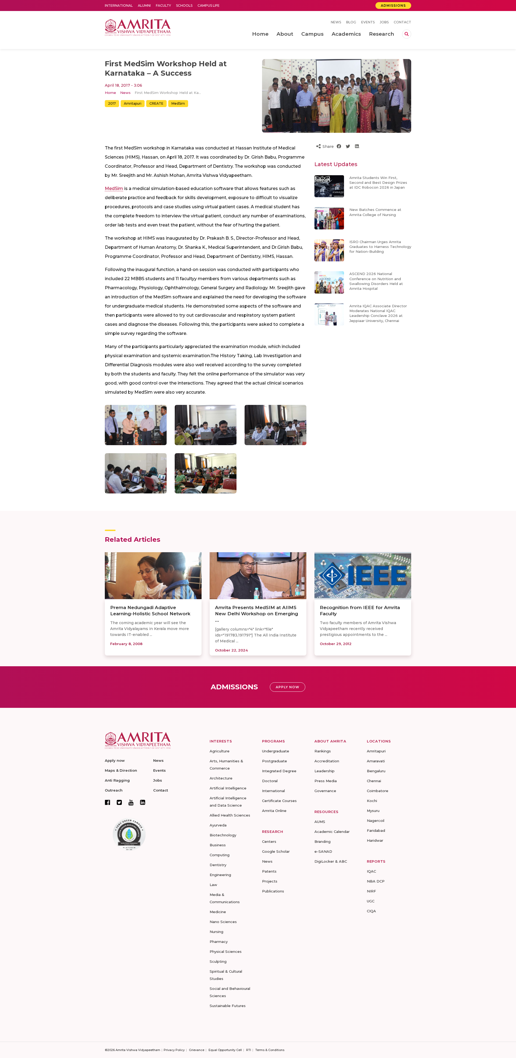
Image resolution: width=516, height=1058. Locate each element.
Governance (325, 791)
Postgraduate (274, 761)
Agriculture (220, 751)
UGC (370, 901)
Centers (269, 841)
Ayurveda (218, 825)
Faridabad (376, 830)
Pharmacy (219, 941)
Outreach (114, 790)
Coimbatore (377, 791)
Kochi (372, 801)
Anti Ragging (117, 780)
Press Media (325, 781)
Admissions (393, 5)
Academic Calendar (332, 831)
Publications (273, 891)
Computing (220, 855)
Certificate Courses (279, 801)
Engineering (220, 875)
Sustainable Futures (228, 1006)
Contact (402, 22)
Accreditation (326, 761)
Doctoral (270, 781)
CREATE (156, 103)
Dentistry (218, 865)
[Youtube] (131, 802)
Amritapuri (132, 103)
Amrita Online (274, 810)
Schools (184, 5)
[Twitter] (119, 802)
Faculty (163, 5)
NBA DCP (376, 881)
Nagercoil (375, 820)
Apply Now (287, 687)
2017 (112, 103)
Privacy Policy (174, 1050)
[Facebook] (107, 802)
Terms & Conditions (269, 1050)
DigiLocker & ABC (330, 861)
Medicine (218, 912)
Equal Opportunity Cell (225, 1050)
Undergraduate (275, 751)
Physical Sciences (226, 951)
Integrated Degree (279, 771)
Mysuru (373, 810)
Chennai (374, 781)
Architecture (221, 778)
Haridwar (375, 840)
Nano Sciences (223, 922)
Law (213, 885)
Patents (269, 871)
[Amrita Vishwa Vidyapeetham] (138, 27)
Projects (269, 881)
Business (218, 845)
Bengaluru (376, 771)
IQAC (371, 871)
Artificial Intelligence (228, 788)
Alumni (144, 5)
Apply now (115, 760)
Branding (322, 841)
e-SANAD (323, 851)
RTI (248, 1050)
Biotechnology (223, 835)
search (406, 34)
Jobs (384, 22)
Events (368, 22)
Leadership (324, 771)
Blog (351, 22)
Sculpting (218, 961)
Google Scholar (276, 851)
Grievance (196, 1050)
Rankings (322, 751)
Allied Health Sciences (230, 815)
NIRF (371, 891)
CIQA (371, 911)
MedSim (178, 103)
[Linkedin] (142, 802)
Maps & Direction (121, 770)
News (336, 22)
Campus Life (209, 5)
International (119, 5)
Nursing (216, 931)
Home (110, 92)
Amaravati (376, 761)
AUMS (319, 821)
